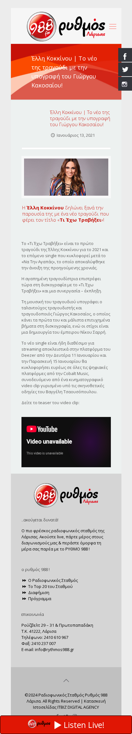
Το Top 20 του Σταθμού (50, 586)
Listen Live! (84, 724)
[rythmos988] (66, 26)
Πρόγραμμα (39, 598)
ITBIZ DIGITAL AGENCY (78, 707)
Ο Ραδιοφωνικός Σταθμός (52, 580)
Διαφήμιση (38, 592)
